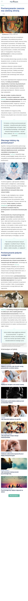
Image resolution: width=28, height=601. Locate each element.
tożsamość (4, 205)
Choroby (3, 417)
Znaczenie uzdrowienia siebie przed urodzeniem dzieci (12, 401)
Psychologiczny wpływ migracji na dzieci (12, 491)
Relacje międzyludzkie (6, 434)
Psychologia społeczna (6, 488)
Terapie (3, 383)
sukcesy (17, 264)
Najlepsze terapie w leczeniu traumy (12, 384)
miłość (16, 133)
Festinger (12, 154)
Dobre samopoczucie (6, 364)
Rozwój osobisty (5, 470)
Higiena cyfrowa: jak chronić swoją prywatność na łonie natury (12, 367)
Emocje (3, 399)
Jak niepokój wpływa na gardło (11, 419)
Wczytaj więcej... (14, 495)
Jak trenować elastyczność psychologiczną (10, 472)
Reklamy (3, 309)
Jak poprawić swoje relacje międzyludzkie (9, 436)
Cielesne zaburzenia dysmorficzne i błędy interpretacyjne (12, 454)
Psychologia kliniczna (6, 452)
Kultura (2, 5)
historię (3, 99)
